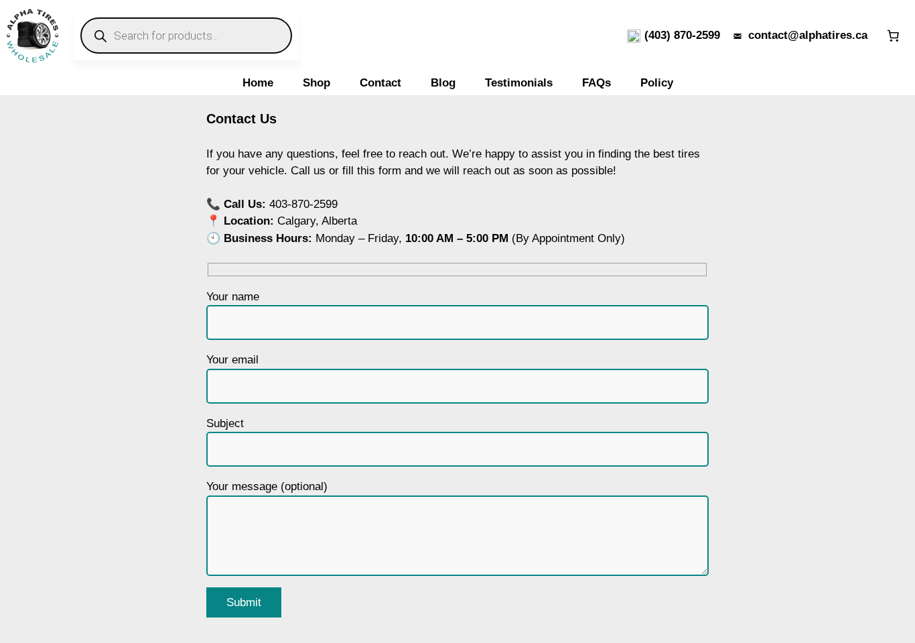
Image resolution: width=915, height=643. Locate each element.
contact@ (773, 35)
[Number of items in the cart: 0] (893, 35)
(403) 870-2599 (682, 35)
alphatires (825, 35)
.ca (859, 35)
